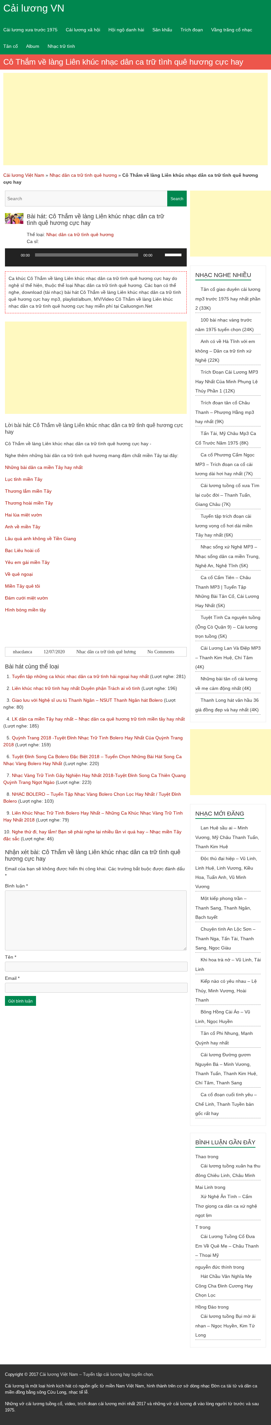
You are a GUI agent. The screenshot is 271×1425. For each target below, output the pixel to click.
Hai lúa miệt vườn (23, 514)
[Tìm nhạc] (96, 198)
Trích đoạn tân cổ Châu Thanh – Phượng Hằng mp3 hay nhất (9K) (224, 412)
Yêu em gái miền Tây (27, 562)
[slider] (174, 254)
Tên (10, 957)
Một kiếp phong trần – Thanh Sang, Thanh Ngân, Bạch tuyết (223, 908)
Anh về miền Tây (22, 526)
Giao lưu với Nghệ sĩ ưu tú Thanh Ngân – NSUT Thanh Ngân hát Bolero (88, 700)
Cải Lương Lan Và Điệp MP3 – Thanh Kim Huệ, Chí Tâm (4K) (228, 657)
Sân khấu (162, 29)
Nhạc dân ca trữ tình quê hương (83, 175)
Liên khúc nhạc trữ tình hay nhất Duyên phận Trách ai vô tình (76, 688)
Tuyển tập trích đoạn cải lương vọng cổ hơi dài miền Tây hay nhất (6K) (223, 525)
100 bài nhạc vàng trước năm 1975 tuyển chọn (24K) (224, 324)
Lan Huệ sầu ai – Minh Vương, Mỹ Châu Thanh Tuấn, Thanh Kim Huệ (227, 837)
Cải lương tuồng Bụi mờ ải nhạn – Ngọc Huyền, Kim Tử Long (225, 1326)
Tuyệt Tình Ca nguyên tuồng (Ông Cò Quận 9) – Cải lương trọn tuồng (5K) (227, 627)
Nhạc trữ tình (61, 46)
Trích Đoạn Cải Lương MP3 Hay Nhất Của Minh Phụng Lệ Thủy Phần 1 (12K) (226, 381)
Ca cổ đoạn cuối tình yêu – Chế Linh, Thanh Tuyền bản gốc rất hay (226, 1104)
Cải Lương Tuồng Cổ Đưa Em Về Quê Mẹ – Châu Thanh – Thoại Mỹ (227, 1246)
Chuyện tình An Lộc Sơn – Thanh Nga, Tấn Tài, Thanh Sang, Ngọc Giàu (225, 938)
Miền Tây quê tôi (22, 586)
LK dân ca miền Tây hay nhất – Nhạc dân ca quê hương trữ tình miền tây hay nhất (98, 719)
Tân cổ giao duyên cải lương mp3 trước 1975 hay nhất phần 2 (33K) (227, 299)
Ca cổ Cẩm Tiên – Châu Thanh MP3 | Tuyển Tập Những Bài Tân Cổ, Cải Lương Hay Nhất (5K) (227, 591)
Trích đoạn (191, 29)
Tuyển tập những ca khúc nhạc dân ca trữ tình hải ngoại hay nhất (81, 676)
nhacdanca (22, 651)
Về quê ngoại (19, 574)
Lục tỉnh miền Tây (23, 479)
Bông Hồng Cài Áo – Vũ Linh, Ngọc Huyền (222, 1016)
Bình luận (16, 885)
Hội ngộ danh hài (126, 29)
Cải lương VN (33, 8)
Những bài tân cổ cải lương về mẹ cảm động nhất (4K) (226, 683)
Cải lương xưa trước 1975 (30, 29)
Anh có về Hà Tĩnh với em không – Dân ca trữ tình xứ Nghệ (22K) (225, 351)
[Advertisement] (135, 119)
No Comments (160, 651)
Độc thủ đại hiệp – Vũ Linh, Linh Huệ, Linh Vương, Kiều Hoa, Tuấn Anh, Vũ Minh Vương (226, 872)
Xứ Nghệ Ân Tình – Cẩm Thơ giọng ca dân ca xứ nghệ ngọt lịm (226, 1206)
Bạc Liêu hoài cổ (22, 550)
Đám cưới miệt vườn (26, 598)
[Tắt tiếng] (159, 255)
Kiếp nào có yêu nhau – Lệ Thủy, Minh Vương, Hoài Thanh (226, 990)
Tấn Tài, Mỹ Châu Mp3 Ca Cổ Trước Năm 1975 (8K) (225, 438)
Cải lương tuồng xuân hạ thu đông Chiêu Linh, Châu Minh (227, 1170)
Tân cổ (10, 46)
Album (32, 46)
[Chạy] (13, 255)
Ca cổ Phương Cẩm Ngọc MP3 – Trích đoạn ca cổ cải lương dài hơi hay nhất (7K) (224, 464)
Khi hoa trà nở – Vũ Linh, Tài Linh (228, 964)
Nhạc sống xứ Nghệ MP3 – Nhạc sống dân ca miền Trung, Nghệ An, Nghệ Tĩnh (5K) (227, 556)
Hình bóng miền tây (25, 609)
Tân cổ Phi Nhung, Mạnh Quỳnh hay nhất (224, 1038)
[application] (96, 259)
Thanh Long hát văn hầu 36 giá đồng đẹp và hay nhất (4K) (227, 704)
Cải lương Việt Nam (23, 175)
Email (12, 978)
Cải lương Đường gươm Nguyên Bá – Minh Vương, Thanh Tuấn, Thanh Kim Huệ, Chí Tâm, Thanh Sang (226, 1068)
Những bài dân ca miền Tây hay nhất (44, 467)
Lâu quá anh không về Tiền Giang (40, 538)
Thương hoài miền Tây (29, 503)
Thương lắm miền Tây (28, 491)
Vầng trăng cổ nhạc (231, 29)
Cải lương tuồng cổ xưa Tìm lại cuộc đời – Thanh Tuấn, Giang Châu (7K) (227, 495)
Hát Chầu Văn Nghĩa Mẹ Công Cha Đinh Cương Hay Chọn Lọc (224, 1286)
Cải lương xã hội (83, 29)
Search (177, 199)
